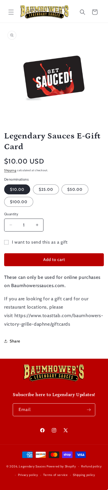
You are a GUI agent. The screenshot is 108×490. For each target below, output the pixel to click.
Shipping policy (84, 475)
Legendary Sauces (32, 466)
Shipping (10, 170)
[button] (11, 12)
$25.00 (46, 189)
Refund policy (91, 466)
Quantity (11, 214)
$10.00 (17, 189)
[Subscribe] (89, 409)
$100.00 (18, 201)
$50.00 (75, 189)
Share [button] (15, 341)
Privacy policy (28, 475)
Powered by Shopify (61, 466)
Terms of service (55, 475)
